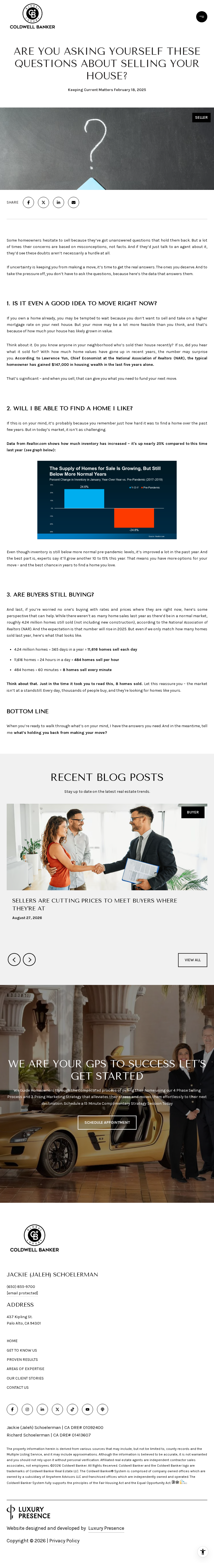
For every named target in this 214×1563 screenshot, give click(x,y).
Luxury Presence (106, 1528)
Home (12, 1340)
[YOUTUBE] (87, 1409)
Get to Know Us (22, 1350)
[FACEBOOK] (12, 1409)
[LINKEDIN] (42, 1409)
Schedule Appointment (107, 1122)
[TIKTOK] (72, 1409)
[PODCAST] (102, 1409)
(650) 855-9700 (21, 1286)
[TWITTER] (57, 1409)
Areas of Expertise (25, 1368)
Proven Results (22, 1359)
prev (14, 959)
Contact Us (18, 1387)
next (29, 959)
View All (193, 960)
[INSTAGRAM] (27, 1409)
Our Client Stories (25, 1378)
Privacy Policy (64, 1541)
